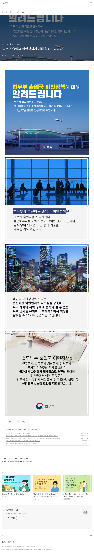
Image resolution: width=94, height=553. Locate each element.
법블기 (23, 12)
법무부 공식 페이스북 (8, 543)
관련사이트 (5, 535)
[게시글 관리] (16, 422)
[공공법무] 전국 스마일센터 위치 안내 (17, 433)
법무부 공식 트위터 (7, 547)
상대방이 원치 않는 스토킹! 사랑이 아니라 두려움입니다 (23, 441)
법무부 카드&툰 (22, 429)
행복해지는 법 (12, 510)
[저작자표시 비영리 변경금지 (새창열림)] (32, 422)
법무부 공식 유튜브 (7, 539)
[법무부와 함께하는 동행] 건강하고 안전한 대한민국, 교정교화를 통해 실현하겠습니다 (32, 436)
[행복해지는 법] (5, 3)
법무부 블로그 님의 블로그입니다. (16, 513)
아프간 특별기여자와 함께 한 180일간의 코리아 (20, 443)
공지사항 (8, 12)
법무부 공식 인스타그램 (9, 550)
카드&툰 (16, 12)
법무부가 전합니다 (11, 429)
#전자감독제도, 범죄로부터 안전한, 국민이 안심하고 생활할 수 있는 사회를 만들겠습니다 (33, 438)
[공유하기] (13, 422)
